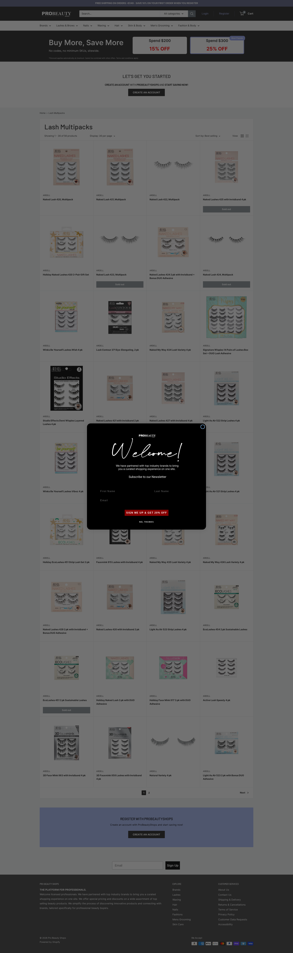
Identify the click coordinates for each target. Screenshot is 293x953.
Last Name (159, 486)
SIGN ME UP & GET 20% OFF (146, 512)
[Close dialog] (202, 427)
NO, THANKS (146, 522)
